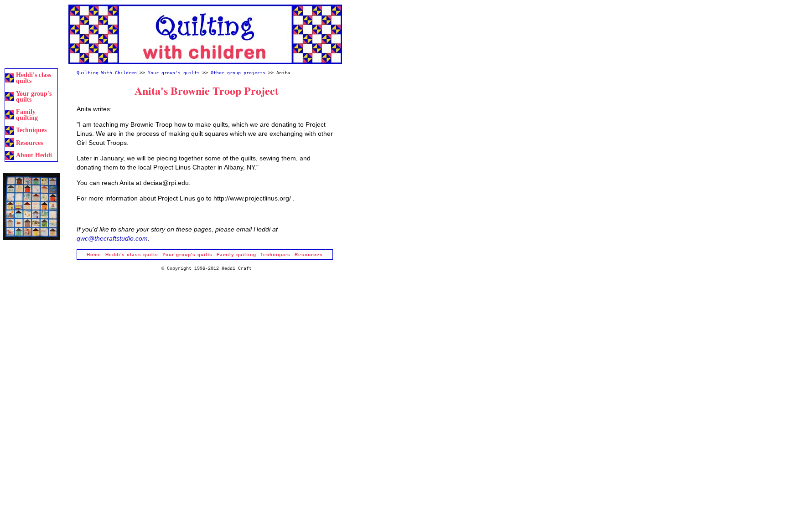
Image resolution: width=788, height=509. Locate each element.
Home (94, 254)
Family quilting (27, 114)
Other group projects (238, 72)
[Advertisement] (31, 33)
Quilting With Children (107, 72)
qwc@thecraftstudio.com (112, 238)
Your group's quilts (34, 96)
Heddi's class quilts (33, 77)
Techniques (31, 130)
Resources (29, 142)
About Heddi (34, 155)
